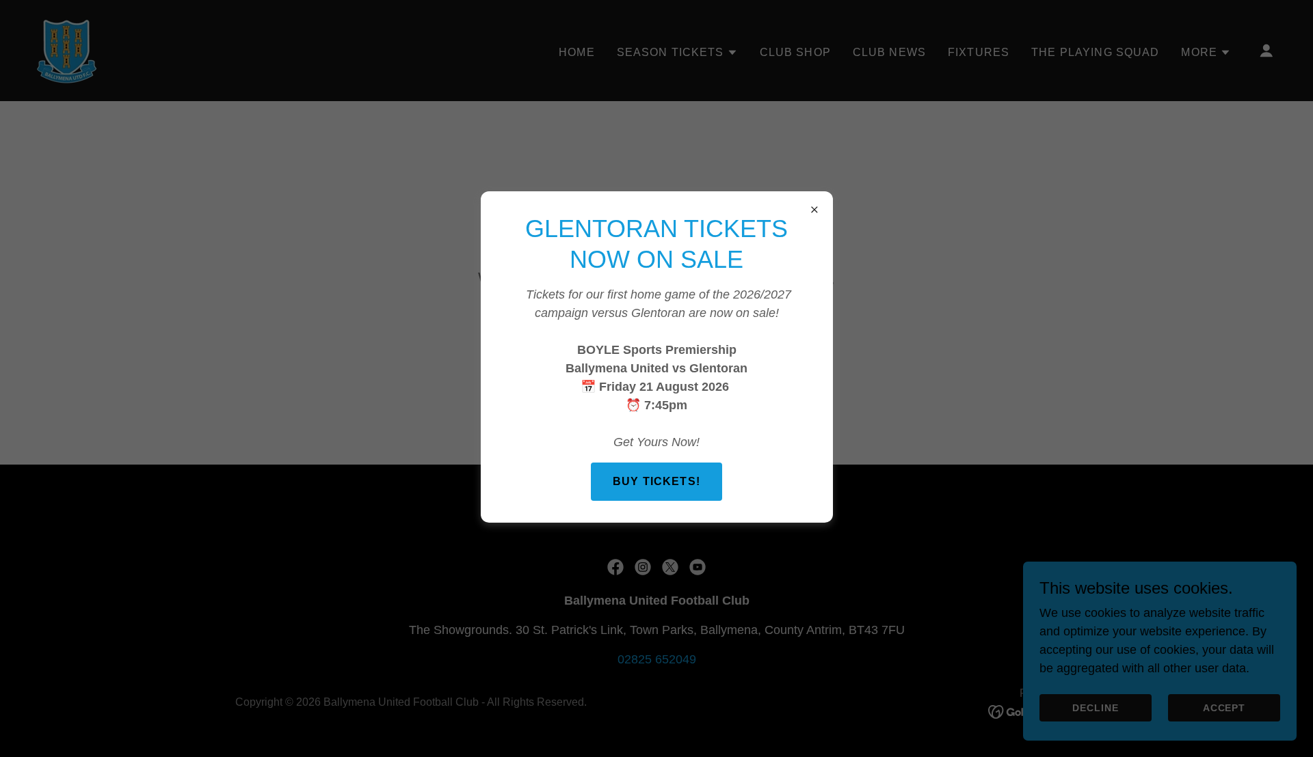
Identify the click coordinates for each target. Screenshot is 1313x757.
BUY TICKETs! (656, 481)
